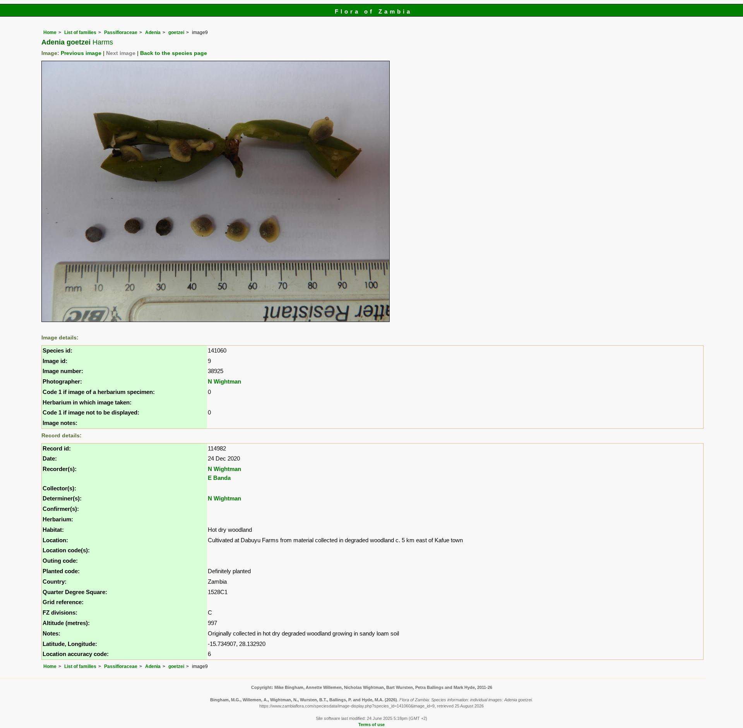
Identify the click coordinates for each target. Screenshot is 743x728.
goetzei (176, 32)
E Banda (219, 477)
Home (49, 32)
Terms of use (371, 724)
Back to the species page (173, 53)
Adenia (153, 32)
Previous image (81, 53)
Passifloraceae (120, 32)
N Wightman (224, 381)
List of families (80, 32)
